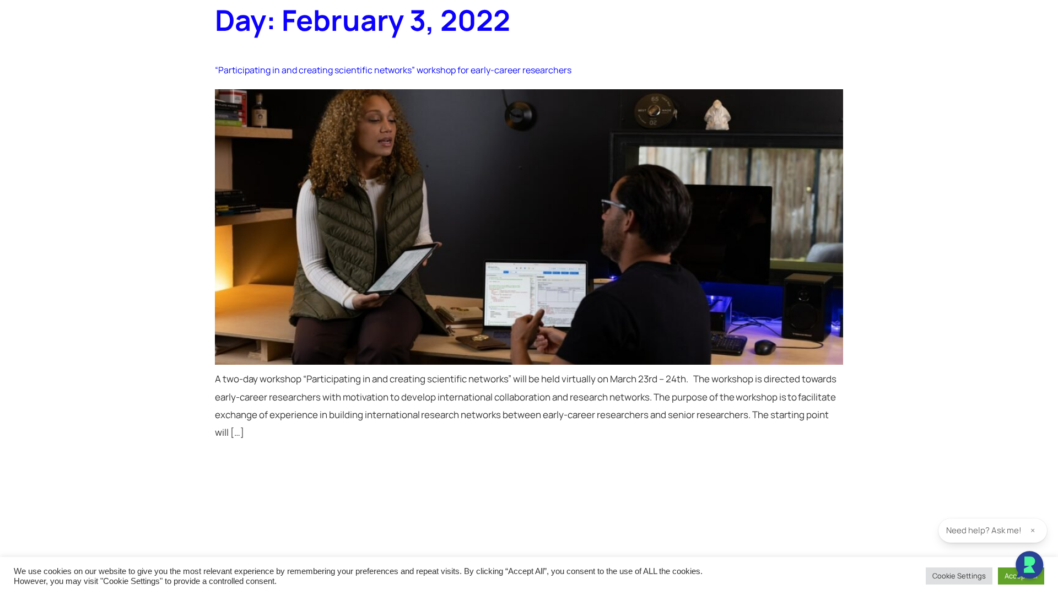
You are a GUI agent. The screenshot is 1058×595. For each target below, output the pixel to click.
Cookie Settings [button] (959, 576)
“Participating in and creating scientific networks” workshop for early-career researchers (393, 70)
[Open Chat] (1029, 566)
